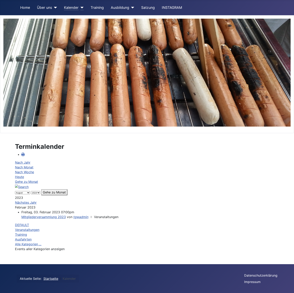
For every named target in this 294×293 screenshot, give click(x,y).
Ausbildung (120, 7)
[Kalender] (81, 7)
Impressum (252, 282)
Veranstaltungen (27, 230)
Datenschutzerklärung (260, 275)
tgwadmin (80, 217)
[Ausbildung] (131, 7)
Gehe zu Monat (26, 182)
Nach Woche (24, 172)
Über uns (44, 7)
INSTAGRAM (172, 7)
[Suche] (22, 186)
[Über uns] (54, 7)
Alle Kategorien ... (28, 244)
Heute (19, 177)
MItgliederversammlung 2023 (43, 217)
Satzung (148, 7)
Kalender (71, 7)
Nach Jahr (22, 162)
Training (97, 7)
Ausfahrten (23, 239)
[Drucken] (23, 154)
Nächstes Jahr (26, 202)
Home (25, 7)
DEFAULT (22, 225)
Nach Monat (24, 167)
